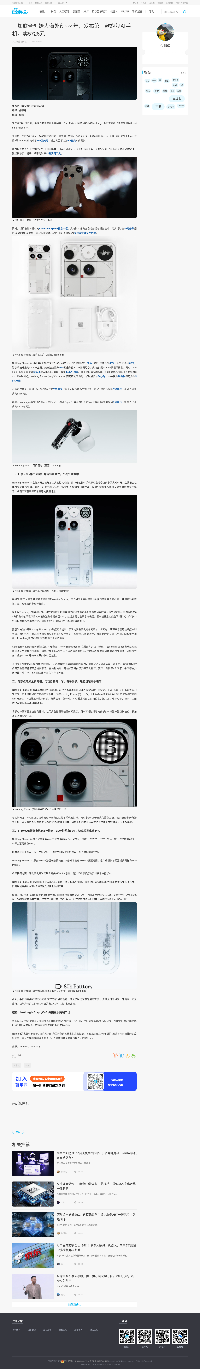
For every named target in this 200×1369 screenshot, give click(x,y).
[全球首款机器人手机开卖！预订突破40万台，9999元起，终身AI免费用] (33, 1286)
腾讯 (148, 91)
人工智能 (64, 11)
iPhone (181, 105)
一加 (27, 1065)
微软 (154, 80)
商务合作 (63, 1330)
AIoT (86, 11)
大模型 (176, 99)
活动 (151, 11)
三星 (158, 107)
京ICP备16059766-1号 (99, 1361)
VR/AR (125, 11)
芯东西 (152, 2)
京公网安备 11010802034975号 (76, 1361)
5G (160, 80)
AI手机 (17, 1065)
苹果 (167, 81)
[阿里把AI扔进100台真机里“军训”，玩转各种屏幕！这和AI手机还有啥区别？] (33, 1163)
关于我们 (16, 1330)
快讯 (42, 11)
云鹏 (63, 1202)
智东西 (135, 2)
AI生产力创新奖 (182, 2)
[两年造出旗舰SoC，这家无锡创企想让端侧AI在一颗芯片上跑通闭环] (33, 1224)
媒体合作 (94, 1330)
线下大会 (169, 2)
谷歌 (179, 90)
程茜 (63, 1294)
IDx (182, 84)
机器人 (114, 11)
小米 (172, 91)
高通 (147, 106)
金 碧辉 (165, 45)
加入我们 (32, 1330)
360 (175, 85)
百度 (157, 91)
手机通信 (137, 11)
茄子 (63, 1264)
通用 (165, 91)
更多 (182, 73)
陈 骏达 (64, 1171)
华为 (147, 80)
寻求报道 (47, 1330)
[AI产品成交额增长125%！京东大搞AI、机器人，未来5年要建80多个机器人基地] (33, 1255)
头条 (53, 11)
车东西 (143, 2)
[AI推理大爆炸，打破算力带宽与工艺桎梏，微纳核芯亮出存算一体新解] (33, 1194)
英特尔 (171, 106)
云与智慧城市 (99, 11)
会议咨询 (78, 1330)
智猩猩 (160, 2)
